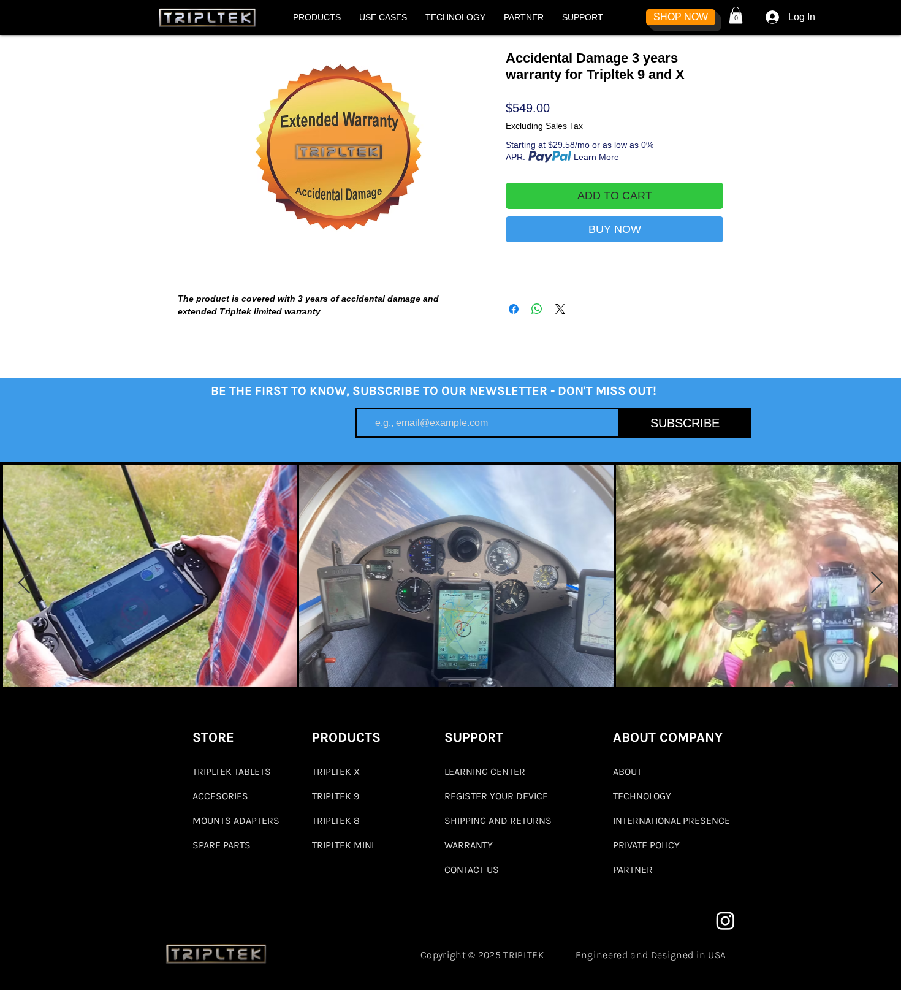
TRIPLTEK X (336, 771)
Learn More (596, 157)
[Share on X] (560, 309)
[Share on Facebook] (513, 309)
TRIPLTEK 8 (336, 820)
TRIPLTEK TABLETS (231, 771)
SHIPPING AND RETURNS (498, 820)
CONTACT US (471, 869)
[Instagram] (725, 920)
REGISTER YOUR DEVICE (496, 796)
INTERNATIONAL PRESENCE (671, 820)
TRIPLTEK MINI (343, 845)
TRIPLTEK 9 (335, 796)
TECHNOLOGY (642, 796)
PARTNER (633, 869)
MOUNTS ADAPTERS (235, 820)
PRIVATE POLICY (646, 845)
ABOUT (627, 771)
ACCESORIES (220, 796)
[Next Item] (877, 583)
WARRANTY (468, 845)
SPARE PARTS (221, 845)
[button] (317, 17)
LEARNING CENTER (484, 771)
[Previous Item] (24, 583)
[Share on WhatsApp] (537, 309)
